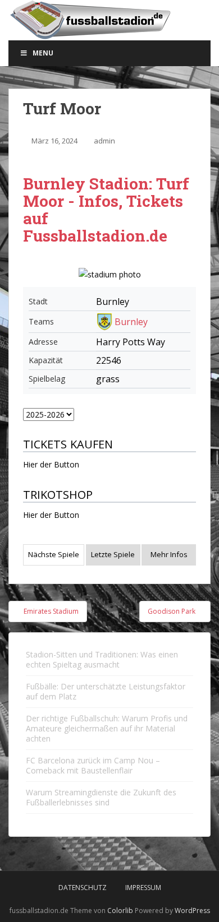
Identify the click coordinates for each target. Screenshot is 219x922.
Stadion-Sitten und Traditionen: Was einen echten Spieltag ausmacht (102, 659)
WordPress (192, 910)
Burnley (131, 322)
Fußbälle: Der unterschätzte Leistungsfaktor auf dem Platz (105, 691)
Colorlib (120, 910)
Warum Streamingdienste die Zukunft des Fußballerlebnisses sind (101, 797)
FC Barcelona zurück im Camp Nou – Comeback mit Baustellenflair (93, 765)
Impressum (143, 887)
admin (104, 141)
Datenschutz (82, 887)
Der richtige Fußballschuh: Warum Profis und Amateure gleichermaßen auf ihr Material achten (107, 728)
